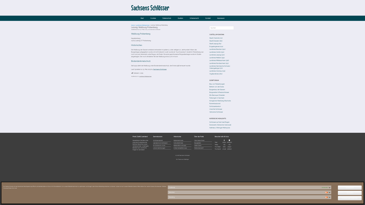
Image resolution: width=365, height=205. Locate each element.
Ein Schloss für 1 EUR (159, 145)
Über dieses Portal (199, 140)
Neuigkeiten (197, 143)
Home (133, 25)
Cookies (153, 18)
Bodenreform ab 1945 (180, 145)
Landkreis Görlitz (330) (216, 52)
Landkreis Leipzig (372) (217, 55)
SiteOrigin (186, 159)
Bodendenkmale (178, 140)
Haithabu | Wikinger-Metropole (219, 128)
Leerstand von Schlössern (160, 143)
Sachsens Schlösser (155, 29)
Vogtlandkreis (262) (215, 74)
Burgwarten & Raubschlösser (219, 92)
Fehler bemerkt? (199, 148)
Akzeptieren (350, 188)
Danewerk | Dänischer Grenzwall (220, 125)
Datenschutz (167, 18)
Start (142, 18)
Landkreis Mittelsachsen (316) (219, 60)
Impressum (221, 18)
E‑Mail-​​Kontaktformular (180, 148)
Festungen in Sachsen (216, 98)
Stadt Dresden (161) (215, 41)
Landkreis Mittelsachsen (143, 25)
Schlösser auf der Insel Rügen (219, 122)
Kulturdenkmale (178, 143)
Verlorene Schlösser (216, 112)
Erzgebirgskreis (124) (216, 46)
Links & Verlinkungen (159, 148)
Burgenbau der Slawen (217, 89)
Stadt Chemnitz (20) (216, 38)
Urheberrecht (194, 18)
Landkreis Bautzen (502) (217, 49)
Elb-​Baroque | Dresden (217, 95)
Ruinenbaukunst (214, 103)
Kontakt (208, 18)
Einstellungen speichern (350, 198)
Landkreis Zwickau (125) (217, 71)
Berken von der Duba (216, 87)
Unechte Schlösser (215, 109)
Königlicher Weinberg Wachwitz (220, 101)
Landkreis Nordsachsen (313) (219, 63)
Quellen (180, 18)
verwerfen (349, 193)
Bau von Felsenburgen (217, 84)
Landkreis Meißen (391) (217, 58)
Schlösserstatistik (158, 140)
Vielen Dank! (197, 145)
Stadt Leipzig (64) (215, 44)
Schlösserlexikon (215, 106)
